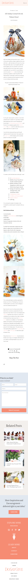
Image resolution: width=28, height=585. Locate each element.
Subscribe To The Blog (14, 352)
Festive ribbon (14, 197)
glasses (9, 126)
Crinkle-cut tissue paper (16, 196)
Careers (14, 565)
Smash (17, 578)
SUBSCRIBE (14, 512)
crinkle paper (12, 330)
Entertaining (14, 20)
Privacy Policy (14, 573)
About (14, 547)
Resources (14, 525)
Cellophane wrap (15, 194)
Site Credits (14, 576)
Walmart (12, 71)
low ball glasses (12, 123)
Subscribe (14, 554)
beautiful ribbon (19, 123)
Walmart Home (14, 336)
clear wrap (6, 330)
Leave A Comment (14, 349)
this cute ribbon (20, 328)
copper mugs (7, 135)
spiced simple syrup (12, 215)
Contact (14, 551)
